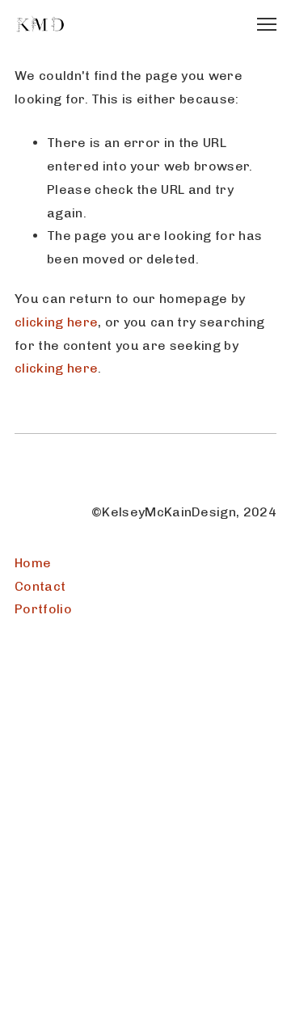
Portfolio (43, 609)
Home (33, 563)
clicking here (56, 322)
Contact (40, 586)
